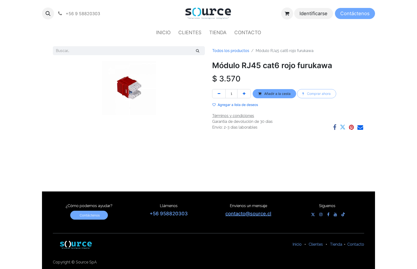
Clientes (316, 244)
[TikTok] (343, 214)
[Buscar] (198, 50)
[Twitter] (343, 127)
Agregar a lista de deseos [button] (238, 105)
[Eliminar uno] (219, 93)
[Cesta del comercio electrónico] (287, 13)
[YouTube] (335, 214)
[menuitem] (163, 32)
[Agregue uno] (244, 93)
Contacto (355, 244)
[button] (48, 13)
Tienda (336, 244)
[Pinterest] (351, 127)
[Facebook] (334, 127)
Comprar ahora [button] (318, 94)
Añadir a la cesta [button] (277, 94)
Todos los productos (230, 50)
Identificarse (313, 13)
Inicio (297, 244)
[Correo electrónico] (360, 127)
